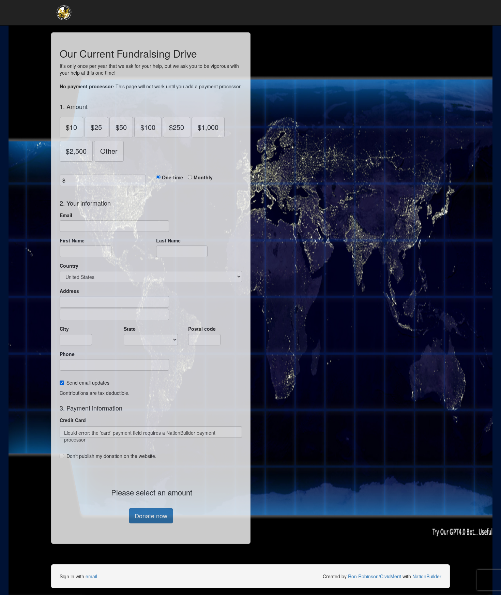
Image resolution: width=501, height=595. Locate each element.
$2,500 (76, 151)
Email (66, 215)
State (130, 328)
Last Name (168, 240)
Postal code (202, 328)
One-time (172, 177)
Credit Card (73, 420)
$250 (176, 127)
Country (69, 265)
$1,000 (208, 127)
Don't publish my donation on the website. (111, 455)
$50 (121, 127)
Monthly (203, 177)
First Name (72, 240)
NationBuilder (426, 576)
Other (109, 151)
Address (69, 290)
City (64, 328)
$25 (96, 127)
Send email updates (87, 382)
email (91, 576)
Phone (67, 354)
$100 (147, 127)
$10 (71, 127)
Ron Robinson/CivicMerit (374, 576)
